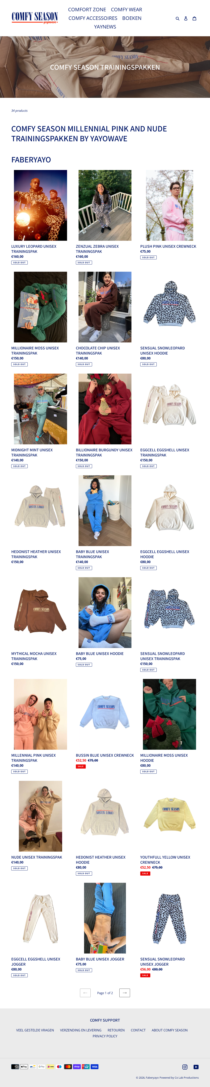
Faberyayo (152, 1077)
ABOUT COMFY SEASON (170, 1030)
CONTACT (138, 1030)
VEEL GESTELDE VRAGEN (35, 1030)
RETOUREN (116, 1030)
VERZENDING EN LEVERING (81, 1030)
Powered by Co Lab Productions (179, 1077)
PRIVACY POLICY (105, 1036)
